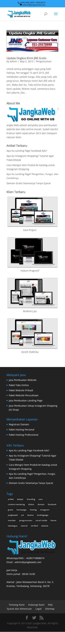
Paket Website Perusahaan (23, 395)
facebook (52, 504)
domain (41, 504)
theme (53, 520)
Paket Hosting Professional (23, 434)
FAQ (50, 604)
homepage (21, 509)
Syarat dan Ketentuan (19, 608)
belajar (20, 499)
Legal (39, 608)
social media (41, 520)
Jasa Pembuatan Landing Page (25, 400)
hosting (33, 509)
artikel (11, 499)
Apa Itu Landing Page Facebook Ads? (26, 150)
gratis (10, 509)
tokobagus (13, 525)
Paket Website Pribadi (21, 390)
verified (34, 525)
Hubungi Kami (36, 604)
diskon (31, 504)
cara (40, 499)
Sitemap (49, 608)
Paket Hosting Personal (21, 429)
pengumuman (25, 520)
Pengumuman (44, 61)
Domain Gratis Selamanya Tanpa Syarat (28, 183)
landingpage (42, 515)
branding (31, 499)
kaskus (30, 515)
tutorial (24, 525)
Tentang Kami (16, 604)
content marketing (16, 504)
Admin (13, 61)
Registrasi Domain (19, 424)
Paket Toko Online (19, 385)
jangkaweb (13, 515)
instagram (45, 509)
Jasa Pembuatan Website (22, 380)
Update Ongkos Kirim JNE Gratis (26, 58)
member (12, 520)
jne (22, 515)
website (44, 525)
